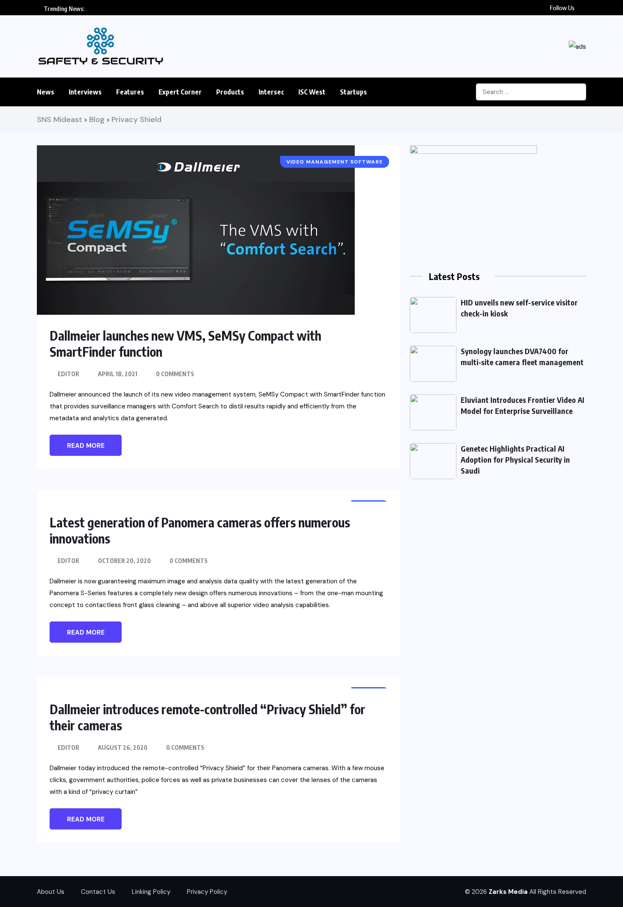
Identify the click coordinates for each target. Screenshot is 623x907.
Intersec (271, 92)
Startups (353, 92)
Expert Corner (180, 92)
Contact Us (98, 892)
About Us (50, 892)
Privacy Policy (207, 892)
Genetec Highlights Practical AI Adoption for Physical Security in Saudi (515, 459)
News (45, 92)
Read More (86, 445)
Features (130, 92)
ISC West (311, 92)
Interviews (85, 92)
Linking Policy (151, 892)
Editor (68, 373)
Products (230, 92)
